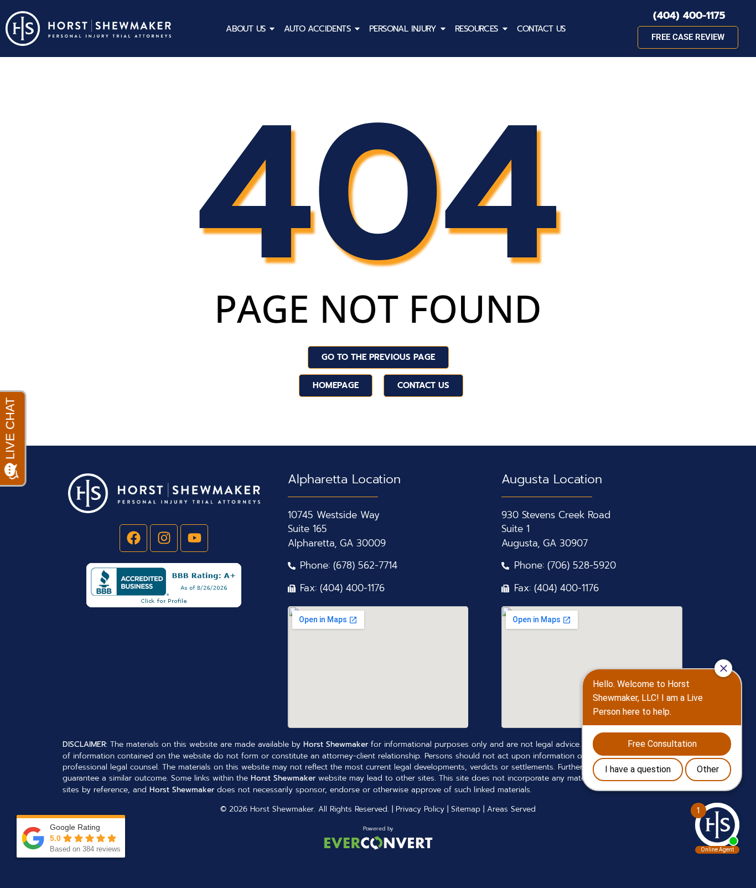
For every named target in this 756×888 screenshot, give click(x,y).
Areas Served (511, 809)
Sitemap (465, 809)
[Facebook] (133, 538)
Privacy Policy (420, 809)
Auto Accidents (317, 29)
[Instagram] (164, 538)
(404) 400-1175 (689, 15)
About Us (245, 29)
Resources (476, 29)
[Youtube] (194, 538)
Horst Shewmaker (282, 809)
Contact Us (541, 29)
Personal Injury (402, 29)
